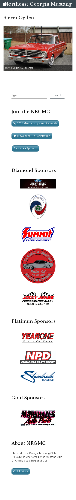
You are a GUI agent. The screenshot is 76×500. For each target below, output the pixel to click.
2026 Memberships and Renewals (37, 123)
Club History (20, 471)
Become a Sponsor (25, 148)
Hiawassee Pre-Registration (33, 135)
